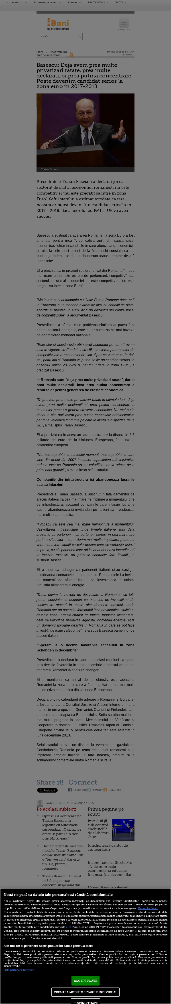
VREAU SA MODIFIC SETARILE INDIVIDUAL (85, 992)
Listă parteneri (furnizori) (19, 970)
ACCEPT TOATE (85, 980)
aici (68, 927)
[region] (85, 946)
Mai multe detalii (148, 908)
